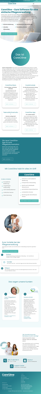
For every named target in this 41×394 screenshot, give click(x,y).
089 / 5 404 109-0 (13, 360)
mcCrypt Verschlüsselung (7, 388)
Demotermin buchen (25, 378)
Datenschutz (25, 391)
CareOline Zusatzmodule (6, 385)
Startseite (23, 375)
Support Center (19, 365)
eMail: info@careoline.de (37, 1)
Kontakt (22, 380)
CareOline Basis (5, 384)
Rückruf (30, 360)
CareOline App (5, 387)
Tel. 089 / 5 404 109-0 (26, 0)
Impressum (31, 391)
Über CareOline (24, 377)
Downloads (23, 381)
